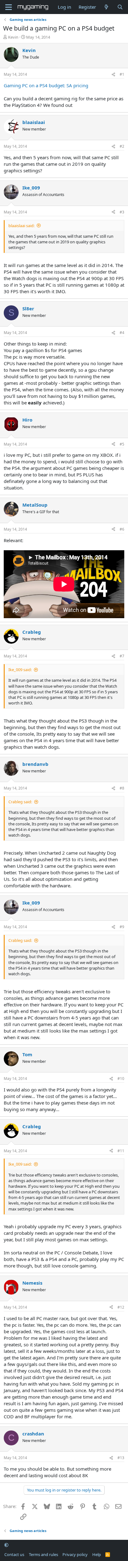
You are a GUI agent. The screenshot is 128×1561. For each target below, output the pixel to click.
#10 (120, 1078)
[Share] (113, 74)
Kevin (13, 37)
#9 (122, 926)
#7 (122, 656)
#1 (122, 74)
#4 (122, 332)
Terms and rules (43, 1554)
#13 (120, 1457)
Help (96, 1554)
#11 (120, 1150)
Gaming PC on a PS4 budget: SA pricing (46, 85)
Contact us (14, 1554)
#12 (120, 1307)
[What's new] (106, 7)
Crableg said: (20, 801)
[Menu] (8, 7)
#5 (122, 444)
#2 (122, 146)
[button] (6, 1545)
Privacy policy (75, 1554)
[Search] (120, 7)
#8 (122, 788)
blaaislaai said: (21, 225)
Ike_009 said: (20, 669)
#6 (122, 529)
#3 (122, 212)
